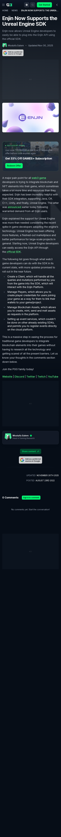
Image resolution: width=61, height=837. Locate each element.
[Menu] (3, 5)
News (15, 10)
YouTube (53, 376)
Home (5, 10)
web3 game (39, 177)
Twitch (41, 376)
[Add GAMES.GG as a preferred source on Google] (13, 52)
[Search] (32, 4)
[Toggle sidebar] (57, 4)
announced (15, 207)
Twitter (30, 376)
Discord (19, 376)
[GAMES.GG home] (10, 4)
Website (7, 376)
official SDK (14, 251)
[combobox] (26, 4)
